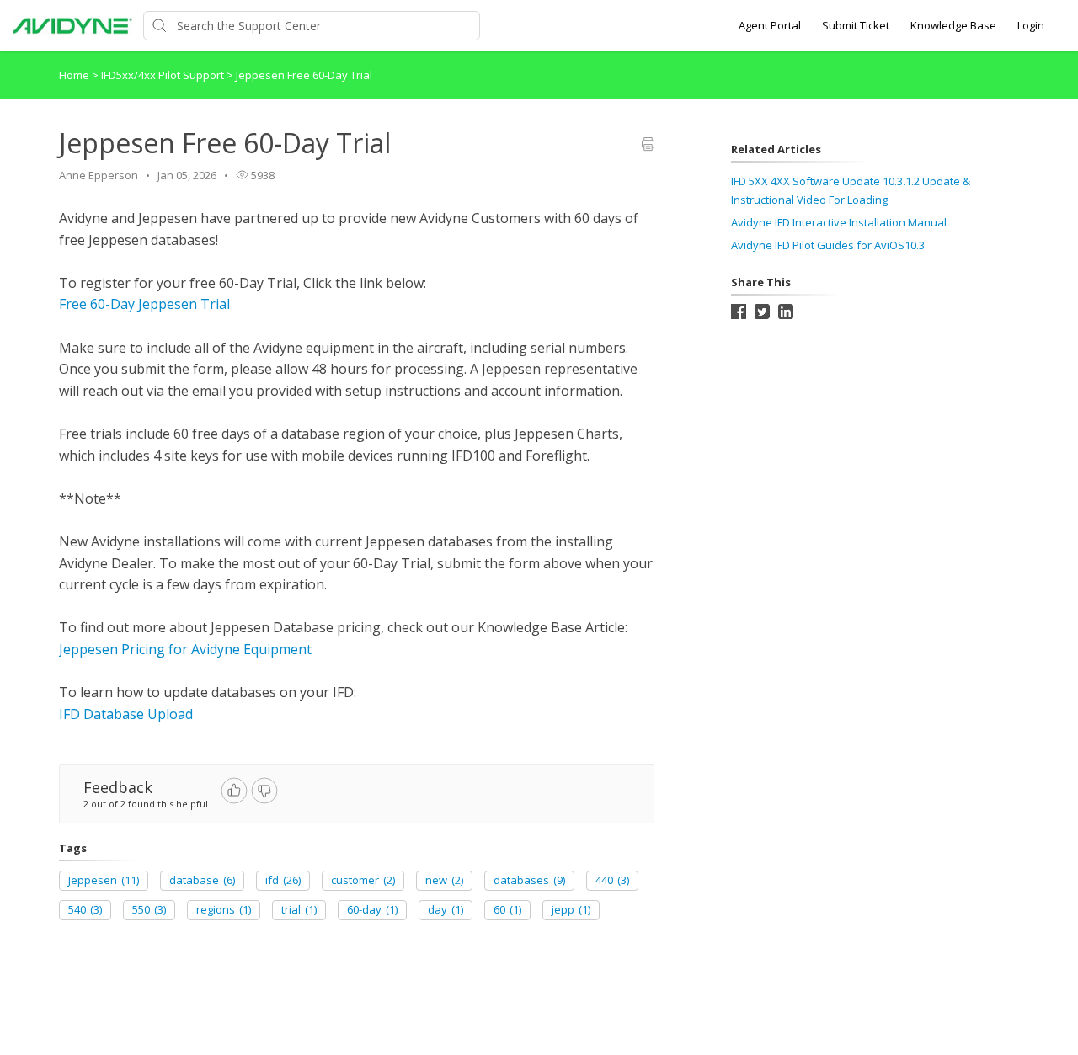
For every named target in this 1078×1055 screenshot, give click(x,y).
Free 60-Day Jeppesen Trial (144, 304)
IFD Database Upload (126, 714)
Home (74, 75)
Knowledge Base (953, 25)
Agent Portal (770, 25)
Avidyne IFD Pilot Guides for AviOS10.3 (828, 245)
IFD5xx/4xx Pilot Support (164, 75)
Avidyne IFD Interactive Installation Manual (839, 222)
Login (1030, 25)
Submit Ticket (855, 25)
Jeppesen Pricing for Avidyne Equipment (185, 649)
